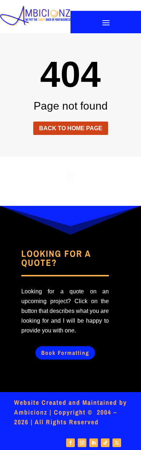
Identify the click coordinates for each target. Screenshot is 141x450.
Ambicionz (30, 412)
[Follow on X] (116, 442)
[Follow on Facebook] (70, 442)
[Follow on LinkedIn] (93, 442)
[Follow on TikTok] (105, 442)
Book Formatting (65, 353)
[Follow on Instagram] (82, 442)
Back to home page (70, 128)
